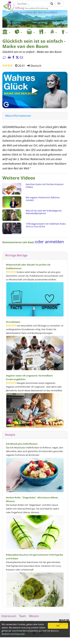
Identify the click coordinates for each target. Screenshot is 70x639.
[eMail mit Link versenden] (21, 57)
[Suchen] (51, 3)
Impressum (9, 616)
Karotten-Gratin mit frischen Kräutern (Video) (45, 185)
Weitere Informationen (13, 633)
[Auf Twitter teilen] (17, 57)
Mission (33, 616)
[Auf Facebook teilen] (13, 57)
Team (22, 616)
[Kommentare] (4, 57)
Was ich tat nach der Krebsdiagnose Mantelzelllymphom (44, 212)
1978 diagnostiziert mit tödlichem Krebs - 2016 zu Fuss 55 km (46, 225)
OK (57, 625)
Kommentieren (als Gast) (18, 242)
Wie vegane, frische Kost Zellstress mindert (43, 199)
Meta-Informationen (18, 116)
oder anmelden (49, 241)
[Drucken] (9, 57)
